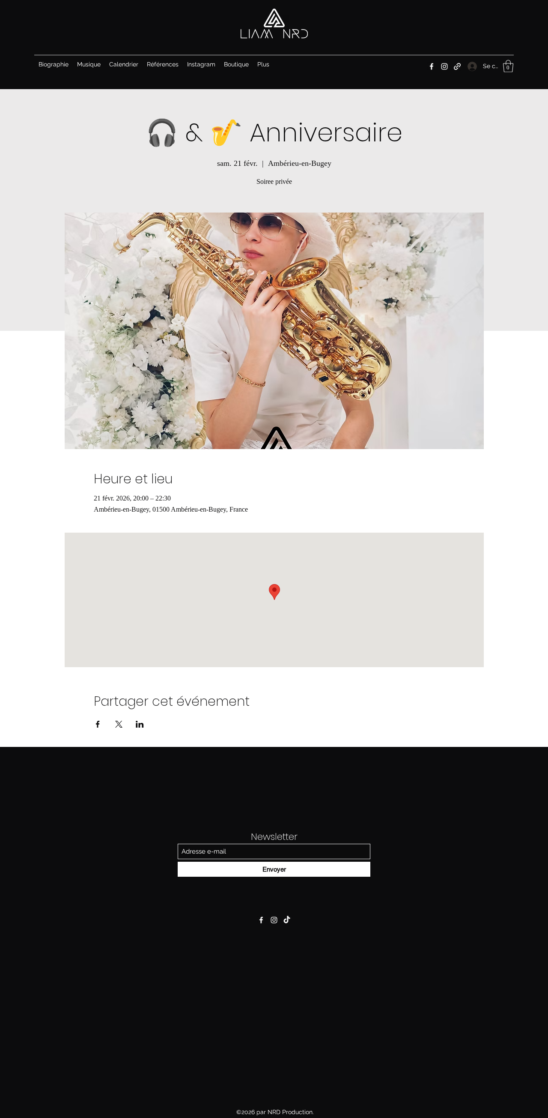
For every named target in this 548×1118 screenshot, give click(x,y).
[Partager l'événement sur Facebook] (98, 724)
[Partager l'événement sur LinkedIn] (140, 724)
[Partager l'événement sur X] (119, 724)
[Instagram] (444, 66)
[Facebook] (431, 66)
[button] (508, 66)
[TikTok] (287, 920)
